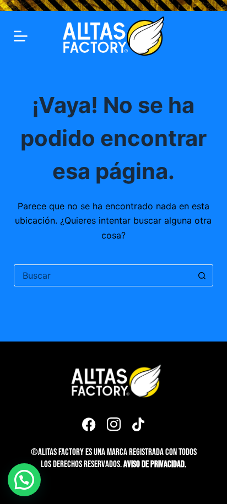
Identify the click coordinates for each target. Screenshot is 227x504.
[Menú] (21, 36)
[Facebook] (89, 424)
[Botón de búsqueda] (202, 275)
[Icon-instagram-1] (113, 424)
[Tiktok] (138, 424)
